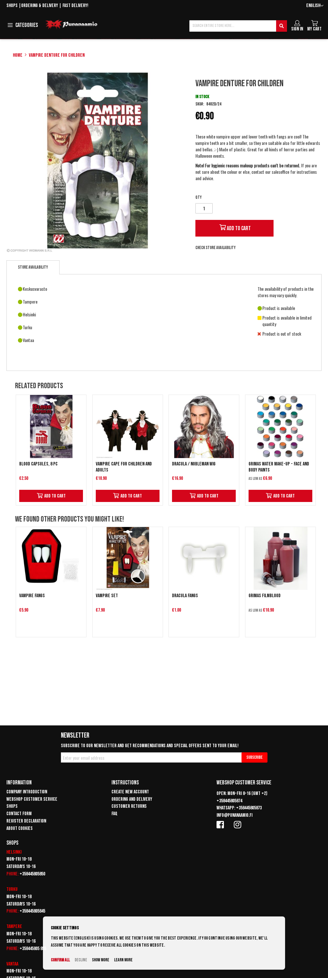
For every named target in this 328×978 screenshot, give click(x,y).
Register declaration (26, 821)
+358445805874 (229, 801)
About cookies (19, 828)
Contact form (19, 814)
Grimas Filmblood (265, 596)
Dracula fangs (185, 596)
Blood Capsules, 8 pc (38, 464)
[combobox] (238, 26)
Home (17, 55)
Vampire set (107, 596)
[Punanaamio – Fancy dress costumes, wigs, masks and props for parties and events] (71, 24)
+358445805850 (32, 874)
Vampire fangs (32, 596)
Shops (12, 6)
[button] (315, 6)
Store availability (33, 267)
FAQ (114, 814)
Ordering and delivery (131, 799)
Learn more (123, 960)
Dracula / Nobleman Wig (194, 464)
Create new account (130, 792)
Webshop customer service (31, 799)
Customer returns (129, 806)
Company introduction (26, 792)
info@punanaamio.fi (234, 815)
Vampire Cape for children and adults (124, 467)
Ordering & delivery (39, 6)
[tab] (33, 267)
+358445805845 (32, 911)
